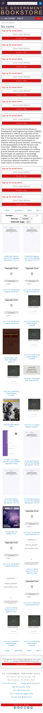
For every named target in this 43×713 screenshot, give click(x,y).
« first (6, 210)
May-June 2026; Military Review (11, 425)
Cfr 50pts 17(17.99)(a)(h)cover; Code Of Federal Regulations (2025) (11, 461)
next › (29, 210)
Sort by (14, 218)
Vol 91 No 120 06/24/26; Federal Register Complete (32, 357)
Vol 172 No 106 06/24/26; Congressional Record (11, 291)
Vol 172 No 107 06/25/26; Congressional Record (32, 291)
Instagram (21, 708)
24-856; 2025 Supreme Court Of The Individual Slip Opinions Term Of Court (11, 258)
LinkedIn (31, 708)
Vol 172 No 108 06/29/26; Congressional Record (11, 322)
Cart (38, 18)
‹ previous (18, 210)
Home (3, 23)
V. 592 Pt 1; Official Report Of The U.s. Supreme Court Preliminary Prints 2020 (31, 571)
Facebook (15, 708)
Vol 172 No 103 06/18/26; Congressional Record (32, 604)
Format (9, 215)
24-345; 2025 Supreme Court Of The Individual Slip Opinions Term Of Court (32, 463)
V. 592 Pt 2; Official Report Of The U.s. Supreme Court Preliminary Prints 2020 (11, 610)
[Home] (21, 14)
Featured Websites (21, 697)
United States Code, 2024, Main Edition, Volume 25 (11, 360)
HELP (20, 18)
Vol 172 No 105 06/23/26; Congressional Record (11, 565)
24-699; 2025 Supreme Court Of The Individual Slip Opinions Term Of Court (32, 258)
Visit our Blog (21, 705)
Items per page (18, 222)
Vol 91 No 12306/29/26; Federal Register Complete (32, 323)
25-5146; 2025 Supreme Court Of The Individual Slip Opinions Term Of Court (32, 501)
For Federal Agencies (21, 693)
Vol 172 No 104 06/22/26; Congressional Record (32, 533)
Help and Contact (30, 683)
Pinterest (28, 708)
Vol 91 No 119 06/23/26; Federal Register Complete (32, 643)
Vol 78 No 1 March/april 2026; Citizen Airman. (32, 379)
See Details (21, 664)
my (8, 18)
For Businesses (21, 690)
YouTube (25, 708)
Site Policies (9, 683)
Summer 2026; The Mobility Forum (11, 533)
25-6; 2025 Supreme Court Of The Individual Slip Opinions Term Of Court (11, 501)
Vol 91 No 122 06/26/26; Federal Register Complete (11, 393)
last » (38, 210)
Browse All (11, 23)
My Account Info (21, 687)
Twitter (18, 708)
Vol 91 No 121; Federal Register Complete (31, 426)
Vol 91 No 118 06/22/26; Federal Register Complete (11, 643)
